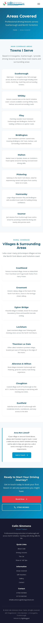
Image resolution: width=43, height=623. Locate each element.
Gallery (21, 578)
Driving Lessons (21, 553)
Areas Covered (21, 571)
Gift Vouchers (21, 575)
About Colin (21, 549)
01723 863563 (21, 596)
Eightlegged (25, 618)
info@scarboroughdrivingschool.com (21, 600)
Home (15, 30)
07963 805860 (21, 593)
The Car (21, 556)
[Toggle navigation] (38, 4)
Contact (21, 582)
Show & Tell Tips (21, 560)
